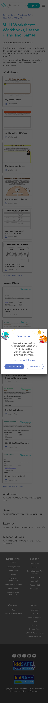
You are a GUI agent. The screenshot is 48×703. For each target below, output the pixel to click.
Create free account (14, 366)
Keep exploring (35, 366)
